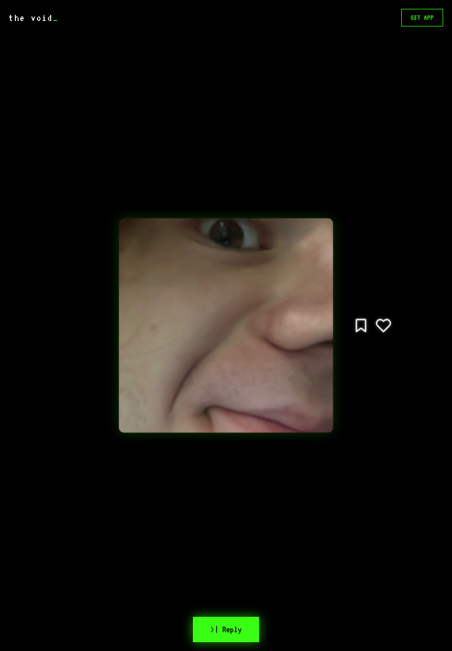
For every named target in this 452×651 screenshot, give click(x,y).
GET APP (422, 18)
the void (33, 17)
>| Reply (226, 629)
